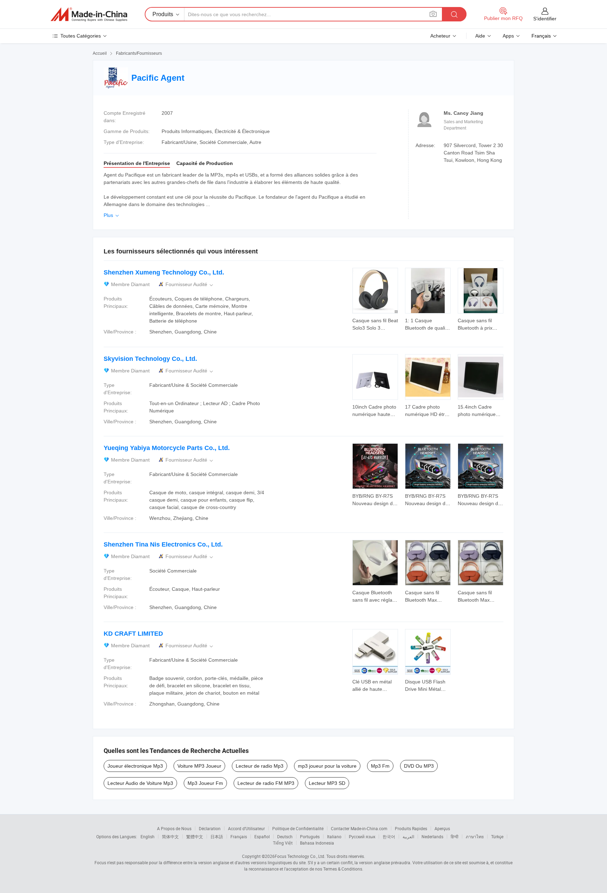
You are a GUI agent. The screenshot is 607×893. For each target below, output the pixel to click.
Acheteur (440, 36)
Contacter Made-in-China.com (359, 828)
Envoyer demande (375, 323)
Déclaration (210, 828)
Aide (480, 36)
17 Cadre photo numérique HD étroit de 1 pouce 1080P (427, 414)
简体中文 (170, 836)
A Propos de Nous (174, 828)
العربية (408, 836)
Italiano (334, 836)
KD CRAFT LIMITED (133, 633)
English (148, 836)
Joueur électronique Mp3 (135, 766)
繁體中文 (194, 836)
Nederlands (432, 836)
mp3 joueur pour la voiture (327, 766)
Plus (112, 215)
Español (262, 836)
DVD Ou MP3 (419, 766)
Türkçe (497, 836)
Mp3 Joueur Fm (205, 783)
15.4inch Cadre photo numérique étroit (477, 414)
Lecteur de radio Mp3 (259, 766)
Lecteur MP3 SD (327, 783)
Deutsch (285, 836)
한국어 (389, 836)
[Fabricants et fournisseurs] (89, 14)
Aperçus (442, 828)
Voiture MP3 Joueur (199, 766)
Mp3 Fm (380, 766)
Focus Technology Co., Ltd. (300, 856)
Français (238, 836)
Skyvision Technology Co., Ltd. (150, 358)
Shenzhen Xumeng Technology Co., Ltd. (164, 272)
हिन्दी (454, 836)
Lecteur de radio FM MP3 (265, 783)
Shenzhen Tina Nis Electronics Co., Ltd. (163, 544)
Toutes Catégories (80, 36)
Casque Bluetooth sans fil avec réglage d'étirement (375, 600)
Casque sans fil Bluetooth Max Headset (422, 600)
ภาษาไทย (475, 836)
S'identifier (544, 18)
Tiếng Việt (283, 843)
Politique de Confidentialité (298, 828)
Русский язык (362, 836)
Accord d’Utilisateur (246, 828)
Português (310, 836)
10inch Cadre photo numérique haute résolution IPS (374, 414)
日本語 (216, 836)
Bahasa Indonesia (317, 843)
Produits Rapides (411, 828)
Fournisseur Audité (189, 284)
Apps (508, 36)
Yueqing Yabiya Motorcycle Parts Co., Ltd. (167, 447)
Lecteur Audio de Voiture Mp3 (140, 783)
